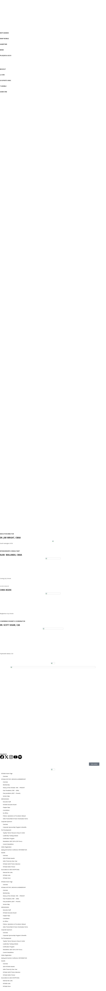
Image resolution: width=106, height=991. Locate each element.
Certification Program (8, 838)
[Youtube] (15, 757)
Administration (5, 799)
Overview (5, 776)
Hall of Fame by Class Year (10, 861)
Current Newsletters (8, 844)
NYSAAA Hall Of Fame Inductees (11, 864)
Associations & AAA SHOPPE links (10, 869)
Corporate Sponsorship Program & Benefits (14, 827)
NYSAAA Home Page (6, 773)
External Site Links (8, 872)
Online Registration (6, 847)
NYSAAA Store (7, 878)
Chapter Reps (6, 807)
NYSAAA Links (6, 875)
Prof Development (6, 830)
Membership (6, 785)
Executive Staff (7, 802)
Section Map (6, 796)
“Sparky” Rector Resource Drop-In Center (14, 833)
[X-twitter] (6, 757)
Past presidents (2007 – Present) (11, 793)
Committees (6, 810)
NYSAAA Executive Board (9, 804)
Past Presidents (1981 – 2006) (11, 790)
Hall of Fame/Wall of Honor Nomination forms (15, 819)
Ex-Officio (5, 813)
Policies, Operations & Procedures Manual (14, 816)
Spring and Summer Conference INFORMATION (14, 850)
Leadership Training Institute (10, 835)
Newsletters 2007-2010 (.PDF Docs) (12, 841)
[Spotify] (20, 757)
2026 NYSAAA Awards (9, 858)
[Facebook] (2, 757)
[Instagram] (11, 757)
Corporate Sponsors (6, 821)
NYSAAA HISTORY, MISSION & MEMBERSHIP (13, 779)
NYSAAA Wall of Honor (9, 867)
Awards (3, 852)
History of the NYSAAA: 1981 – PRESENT (14, 787)
